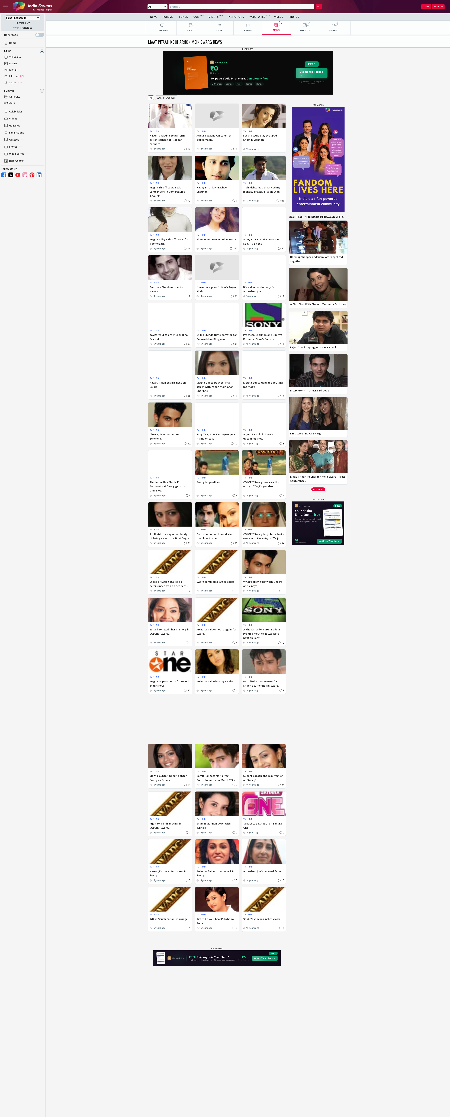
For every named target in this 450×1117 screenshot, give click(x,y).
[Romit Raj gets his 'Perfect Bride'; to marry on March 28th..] (217, 756)
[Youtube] (17, 174)
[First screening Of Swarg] (318, 413)
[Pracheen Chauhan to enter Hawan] (170, 267)
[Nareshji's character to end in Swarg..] (170, 851)
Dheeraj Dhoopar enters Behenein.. (164, 436)
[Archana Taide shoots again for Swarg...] (217, 610)
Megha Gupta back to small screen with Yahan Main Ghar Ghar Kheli (215, 387)
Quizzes (14, 139)
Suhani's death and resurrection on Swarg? (263, 778)
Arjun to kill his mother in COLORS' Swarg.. (166, 825)
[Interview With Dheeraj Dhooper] (318, 370)
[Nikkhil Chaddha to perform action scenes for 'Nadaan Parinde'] (170, 116)
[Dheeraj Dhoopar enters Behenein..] (170, 415)
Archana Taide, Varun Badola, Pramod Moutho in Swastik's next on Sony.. (262, 634)
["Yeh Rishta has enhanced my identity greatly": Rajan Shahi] (264, 168)
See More (9, 102)
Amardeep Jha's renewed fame (262, 871)
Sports (13, 82)
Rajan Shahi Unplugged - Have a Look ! (314, 347)
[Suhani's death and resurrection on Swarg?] (264, 756)
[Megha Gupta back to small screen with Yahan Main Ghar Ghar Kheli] (217, 363)
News (7, 51)
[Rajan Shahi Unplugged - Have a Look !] (318, 327)
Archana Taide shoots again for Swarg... (216, 631)
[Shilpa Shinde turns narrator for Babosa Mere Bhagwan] (217, 315)
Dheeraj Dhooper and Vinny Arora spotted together (316, 259)
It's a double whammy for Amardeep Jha (259, 289)
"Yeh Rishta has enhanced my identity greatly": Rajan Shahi (261, 189)
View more (318, 489)
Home (12, 43)
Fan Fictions (16, 132)
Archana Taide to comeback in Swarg (216, 873)
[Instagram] (24, 174)
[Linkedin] (39, 174)
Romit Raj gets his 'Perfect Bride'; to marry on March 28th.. (216, 778)
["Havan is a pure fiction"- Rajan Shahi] (217, 267)
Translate (26, 27)
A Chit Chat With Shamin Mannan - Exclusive (318, 304)
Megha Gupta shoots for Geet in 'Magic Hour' (170, 683)
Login (426, 6)
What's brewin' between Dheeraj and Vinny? (263, 584)
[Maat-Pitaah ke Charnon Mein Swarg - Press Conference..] (318, 456)
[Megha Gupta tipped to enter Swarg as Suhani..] (170, 756)
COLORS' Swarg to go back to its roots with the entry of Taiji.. (263, 536)
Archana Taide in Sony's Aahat (216, 681)
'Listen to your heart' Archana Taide (215, 921)
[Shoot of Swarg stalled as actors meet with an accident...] (170, 562)
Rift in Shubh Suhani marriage (169, 919)
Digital (13, 70)
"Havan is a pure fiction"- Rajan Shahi (216, 289)
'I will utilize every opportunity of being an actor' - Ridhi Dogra (169, 536)
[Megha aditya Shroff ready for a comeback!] (170, 219)
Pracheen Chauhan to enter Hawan (167, 289)
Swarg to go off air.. (209, 482)
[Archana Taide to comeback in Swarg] (217, 851)
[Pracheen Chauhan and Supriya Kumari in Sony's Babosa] (264, 315)
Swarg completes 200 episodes (215, 581)
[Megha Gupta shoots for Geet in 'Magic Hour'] (170, 661)
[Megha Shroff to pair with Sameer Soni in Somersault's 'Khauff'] (170, 168)
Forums (9, 90)
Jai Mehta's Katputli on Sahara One (262, 825)
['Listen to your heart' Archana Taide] (217, 899)
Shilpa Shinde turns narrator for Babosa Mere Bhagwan (217, 337)
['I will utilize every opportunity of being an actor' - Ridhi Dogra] (170, 514)
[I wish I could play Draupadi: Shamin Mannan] (264, 116)
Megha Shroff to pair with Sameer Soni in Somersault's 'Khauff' (167, 192)
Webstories (257, 16)
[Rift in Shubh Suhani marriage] (170, 899)
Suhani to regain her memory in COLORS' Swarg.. (169, 631)
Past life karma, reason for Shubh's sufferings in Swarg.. (261, 683)
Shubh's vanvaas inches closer (261, 919)
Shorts (13, 146)
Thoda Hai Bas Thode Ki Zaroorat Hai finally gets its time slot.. (167, 486)
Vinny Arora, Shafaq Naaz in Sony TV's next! (261, 241)
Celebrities (15, 111)
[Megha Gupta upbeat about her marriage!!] (264, 363)
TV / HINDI (154, 131)
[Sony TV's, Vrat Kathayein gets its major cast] (217, 415)
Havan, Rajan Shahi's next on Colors (168, 384)
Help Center (16, 160)
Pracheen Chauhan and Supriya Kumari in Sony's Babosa (262, 337)
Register (438, 6)
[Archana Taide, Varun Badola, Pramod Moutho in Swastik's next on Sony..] (264, 610)
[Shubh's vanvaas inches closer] (264, 899)
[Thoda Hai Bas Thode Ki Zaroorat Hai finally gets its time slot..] (170, 462)
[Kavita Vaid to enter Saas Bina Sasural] (170, 315)
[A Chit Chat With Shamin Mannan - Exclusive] (318, 284)
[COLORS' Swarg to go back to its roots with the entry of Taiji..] (264, 514)
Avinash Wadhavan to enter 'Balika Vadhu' (214, 137)
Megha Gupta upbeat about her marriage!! (263, 384)
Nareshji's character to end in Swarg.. (168, 873)
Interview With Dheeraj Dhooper (310, 390)
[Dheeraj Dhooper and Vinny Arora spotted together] (318, 237)
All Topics (14, 96)
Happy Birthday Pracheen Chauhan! (212, 189)
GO (318, 6)
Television (15, 57)
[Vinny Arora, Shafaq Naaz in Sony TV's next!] (264, 219)
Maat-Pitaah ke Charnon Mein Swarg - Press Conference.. (317, 479)
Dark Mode (11, 34)
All (151, 97)
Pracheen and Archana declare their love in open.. (215, 536)
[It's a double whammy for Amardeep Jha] (264, 267)
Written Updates (166, 97)
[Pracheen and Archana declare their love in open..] (217, 514)
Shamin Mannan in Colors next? (216, 239)
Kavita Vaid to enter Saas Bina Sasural (169, 337)
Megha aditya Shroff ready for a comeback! (169, 241)
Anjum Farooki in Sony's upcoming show (258, 436)
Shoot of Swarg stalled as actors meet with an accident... (169, 584)
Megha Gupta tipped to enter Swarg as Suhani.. (168, 778)
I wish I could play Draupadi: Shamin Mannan (260, 137)
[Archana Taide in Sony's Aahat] (217, 661)
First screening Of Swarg (305, 433)
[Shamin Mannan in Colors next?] (217, 219)
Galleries (14, 125)
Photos (294, 16)
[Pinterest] (32, 174)
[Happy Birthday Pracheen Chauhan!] (217, 168)
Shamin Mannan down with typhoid (214, 825)
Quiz (196, 16)
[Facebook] (3, 174)
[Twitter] (10, 174)
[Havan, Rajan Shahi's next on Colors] (170, 363)
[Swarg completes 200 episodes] (217, 562)
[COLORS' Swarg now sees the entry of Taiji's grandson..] (264, 462)
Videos (13, 118)
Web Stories (16, 153)
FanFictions (236, 16)
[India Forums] (32, 7)
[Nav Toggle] (5, 7)
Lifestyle (14, 76)
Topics (183, 16)
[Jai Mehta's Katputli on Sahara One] (264, 804)
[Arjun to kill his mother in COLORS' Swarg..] (170, 804)
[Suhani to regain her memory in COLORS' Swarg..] (170, 610)
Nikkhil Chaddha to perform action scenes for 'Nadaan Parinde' (167, 140)
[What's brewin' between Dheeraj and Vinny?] (264, 562)
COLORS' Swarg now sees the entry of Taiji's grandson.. (261, 484)
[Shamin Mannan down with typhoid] (217, 804)
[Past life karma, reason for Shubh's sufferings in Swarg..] (264, 661)
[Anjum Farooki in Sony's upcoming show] (264, 415)
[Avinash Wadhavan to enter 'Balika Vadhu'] (217, 116)
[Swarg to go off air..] (217, 462)
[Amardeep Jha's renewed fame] (264, 851)
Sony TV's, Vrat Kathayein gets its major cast (216, 436)
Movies (13, 63)
